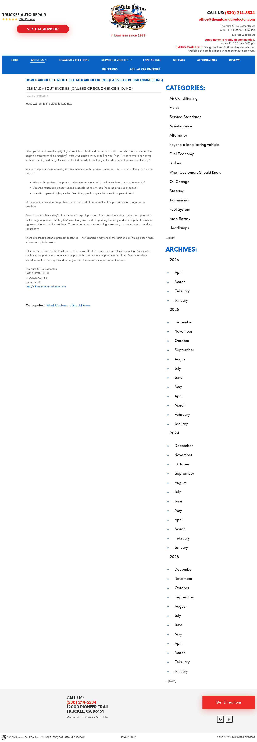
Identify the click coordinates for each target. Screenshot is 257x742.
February (182, 291)
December (184, 322)
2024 (174, 433)
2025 (174, 309)
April (178, 272)
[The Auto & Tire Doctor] (128, 16)
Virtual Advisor (43, 29)
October (182, 340)
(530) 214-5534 (81, 702)
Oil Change (180, 181)
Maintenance (181, 126)
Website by (244, 737)
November (183, 331)
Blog (61, 80)
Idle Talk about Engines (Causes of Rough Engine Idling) (116, 80)
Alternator (178, 135)
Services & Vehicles (114, 60)
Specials (179, 60)
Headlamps (179, 228)
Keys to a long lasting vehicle (194, 144)
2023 (174, 556)
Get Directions (229, 702)
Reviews (234, 60)
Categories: (185, 88)
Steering (177, 191)
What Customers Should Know (68, 305)
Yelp (229, 719)
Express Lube (152, 60)
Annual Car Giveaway (145, 69)
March (180, 281)
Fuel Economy (182, 153)
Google (220, 719)
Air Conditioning (184, 98)
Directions (110, 69)
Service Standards (185, 116)
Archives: (181, 249)
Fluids (174, 107)
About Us (37, 60)
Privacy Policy (128, 737)
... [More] (171, 237)
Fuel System (180, 209)
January (181, 300)
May (178, 386)
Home (15, 60)
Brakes (175, 163)
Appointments (207, 60)
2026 (174, 259)
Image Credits (224, 737)
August (181, 359)
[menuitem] (15, 60)
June (179, 377)
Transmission (180, 200)
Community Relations (74, 60)
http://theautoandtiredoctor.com (46, 286)
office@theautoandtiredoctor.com (227, 19)
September (184, 350)
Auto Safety (180, 218)
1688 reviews (27, 19)
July (178, 368)
